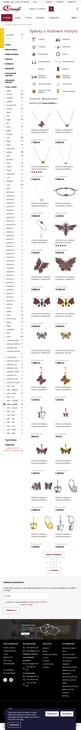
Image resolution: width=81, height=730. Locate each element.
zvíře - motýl (15, 404)
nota (14, 178)
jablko (14, 112)
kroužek (14, 134)
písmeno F (14, 214)
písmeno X (14, 290)
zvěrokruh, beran (14, 340)
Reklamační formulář (70, 686)
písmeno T (14, 275)
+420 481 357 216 (32, 648)
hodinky (14, 102)
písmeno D (14, 206)
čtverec (15, 94)
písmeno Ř (14, 264)
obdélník (15, 181)
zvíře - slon (14, 422)
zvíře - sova (14, 426)
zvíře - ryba (14, 419)
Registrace (72, 2)
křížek (15, 145)
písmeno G (14, 217)
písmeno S (14, 268)
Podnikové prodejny (50, 654)
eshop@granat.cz (32, 676)
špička (15, 322)
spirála (15, 311)
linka (15, 156)
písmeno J (14, 232)
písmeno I (14, 228)
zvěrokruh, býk (14, 348)
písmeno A (14, 192)
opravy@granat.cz (32, 664)
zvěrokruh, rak (14, 364)
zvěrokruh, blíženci (14, 344)
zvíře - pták (14, 415)
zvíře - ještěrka (14, 390)
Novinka (14, 38)
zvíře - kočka (15, 393)
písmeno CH (14, 225)
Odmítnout (52, 714)
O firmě (45, 658)
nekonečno (15, 174)
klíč (14, 123)
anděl (15, 91)
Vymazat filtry (12, 448)
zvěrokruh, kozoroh (14, 352)
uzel (15, 333)
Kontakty (46, 667)
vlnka (15, 337)
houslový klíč (14, 105)
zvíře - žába (14, 433)
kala (14, 116)
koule (15, 127)
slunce (15, 308)
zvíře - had (15, 386)
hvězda (15, 109)
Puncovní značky (68, 654)
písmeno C (14, 199)
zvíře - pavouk (14, 408)
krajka (14, 130)
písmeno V (14, 282)
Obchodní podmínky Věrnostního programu (70, 661)
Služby (45, 651)
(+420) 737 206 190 (22, 2)
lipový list (14, 159)
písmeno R (14, 261)
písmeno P (14, 253)
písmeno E (14, 210)
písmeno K (14, 235)
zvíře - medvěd (14, 401)
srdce (15, 315)
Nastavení (14, 725)
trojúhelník (15, 329)
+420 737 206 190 (31, 684)
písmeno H (14, 221)
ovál (15, 185)
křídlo (14, 141)
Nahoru (54, 570)
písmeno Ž (14, 301)
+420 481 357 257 (31, 668)
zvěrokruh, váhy (14, 379)
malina (15, 167)
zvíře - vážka (14, 430)
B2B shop (65, 696)
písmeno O (14, 250)
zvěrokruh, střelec (14, 372)
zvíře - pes (14, 411)
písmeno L (14, 239)
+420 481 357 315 (32, 680)
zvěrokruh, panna (14, 361)
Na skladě (15, 35)
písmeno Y (14, 293)
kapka (15, 120)
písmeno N (14, 246)
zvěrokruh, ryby (14, 368)
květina (15, 152)
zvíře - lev (14, 397)
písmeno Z (14, 297)
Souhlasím (67, 714)
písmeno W (14, 286)
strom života (15, 319)
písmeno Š (14, 272)
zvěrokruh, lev (14, 357)
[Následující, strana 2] (53, 562)
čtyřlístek (15, 98)
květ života (14, 149)
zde (21, 719)
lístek (15, 163)
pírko (14, 188)
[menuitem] (6, 17)
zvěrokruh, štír (14, 375)
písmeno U (14, 279)
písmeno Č (14, 203)
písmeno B (14, 196)
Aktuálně (46, 648)
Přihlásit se (11, 610)
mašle (14, 170)
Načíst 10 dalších (53, 554)
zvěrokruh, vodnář (14, 382)
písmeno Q (14, 257)
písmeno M (14, 243)
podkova (14, 304)
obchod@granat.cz (32, 651)
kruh (15, 138)
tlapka (14, 326)
